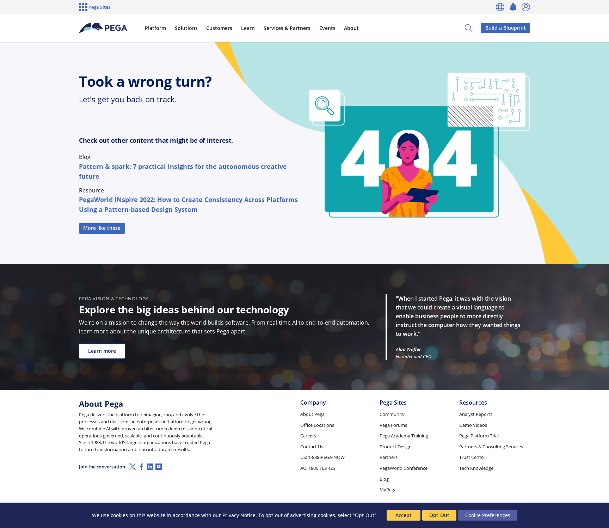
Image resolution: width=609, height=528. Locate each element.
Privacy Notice (239, 515)
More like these (102, 228)
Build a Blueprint (505, 27)
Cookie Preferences (487, 515)
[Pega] (103, 28)
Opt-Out (439, 515)
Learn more (102, 351)
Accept (403, 515)
